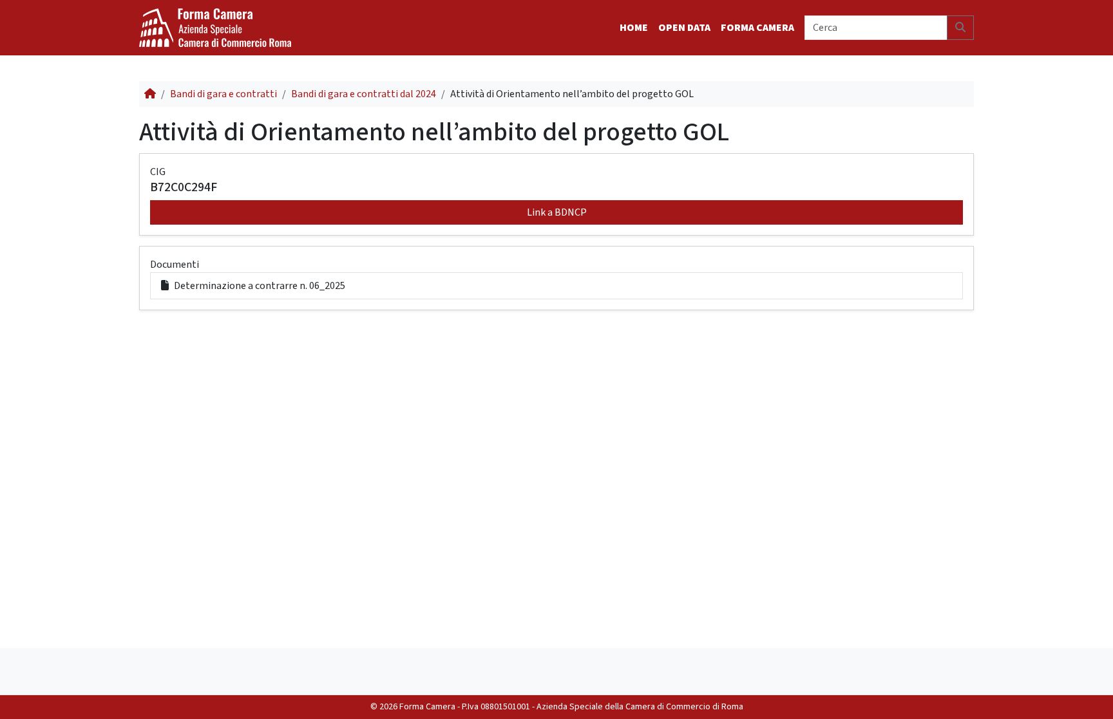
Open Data (684, 28)
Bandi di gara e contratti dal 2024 (363, 94)
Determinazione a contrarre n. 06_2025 (259, 286)
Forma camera (757, 28)
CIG (158, 172)
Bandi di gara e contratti (223, 94)
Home (634, 28)
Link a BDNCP (557, 212)
